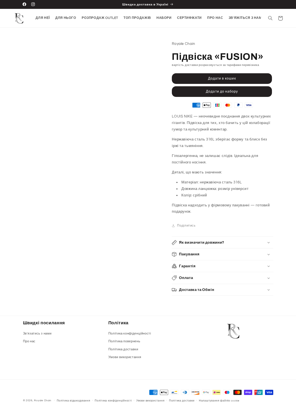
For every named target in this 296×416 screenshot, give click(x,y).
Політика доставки (123, 349)
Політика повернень (124, 341)
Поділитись (186, 225)
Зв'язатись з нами (37, 333)
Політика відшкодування (73, 401)
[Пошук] (270, 18)
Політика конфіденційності (129, 333)
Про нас (29, 341)
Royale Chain (42, 400)
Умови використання (124, 357)
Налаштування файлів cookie (219, 401)
